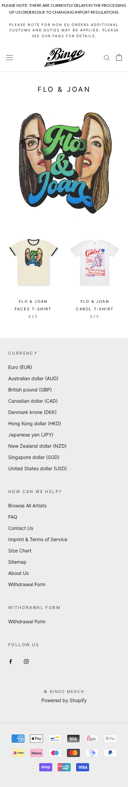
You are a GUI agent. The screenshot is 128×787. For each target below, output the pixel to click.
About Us (18, 573)
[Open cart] (119, 57)
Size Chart (19, 550)
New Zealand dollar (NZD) (37, 446)
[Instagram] (26, 661)
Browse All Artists (27, 505)
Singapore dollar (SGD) (33, 457)
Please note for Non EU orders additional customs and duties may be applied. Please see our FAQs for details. (64, 30)
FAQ (12, 517)
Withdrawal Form (26, 584)
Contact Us (20, 528)
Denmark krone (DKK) (32, 412)
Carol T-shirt (95, 309)
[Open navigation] (9, 57)
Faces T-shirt (33, 309)
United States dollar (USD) (37, 468)
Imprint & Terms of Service (37, 539)
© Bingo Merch (64, 691)
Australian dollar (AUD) (33, 378)
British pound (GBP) (30, 389)
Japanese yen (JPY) (30, 434)
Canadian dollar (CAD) (33, 401)
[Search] (107, 57)
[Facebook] (10, 661)
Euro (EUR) (20, 367)
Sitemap (17, 562)
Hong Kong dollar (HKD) (34, 423)
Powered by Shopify (64, 700)
